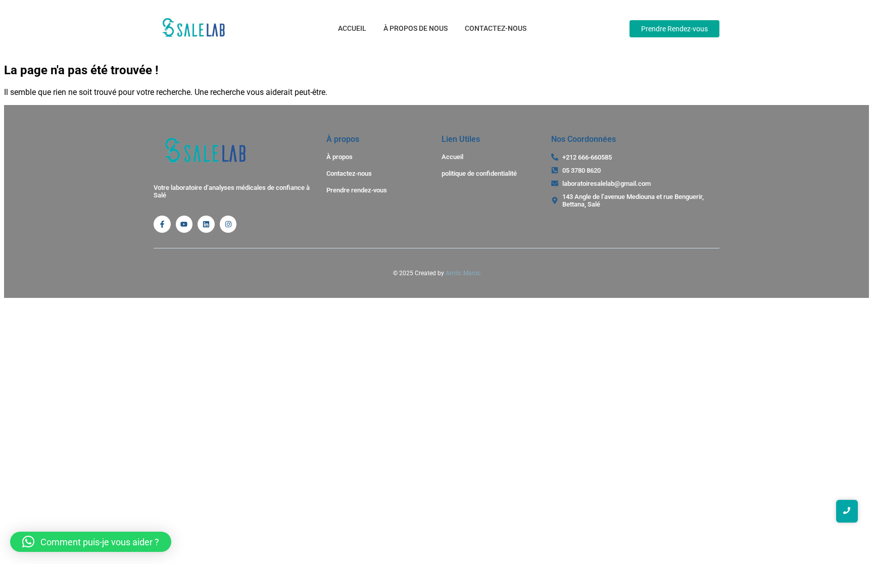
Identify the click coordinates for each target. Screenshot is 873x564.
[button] (90, 542)
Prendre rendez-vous (356, 190)
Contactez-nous (495, 28)
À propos (339, 157)
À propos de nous (415, 28)
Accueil (352, 28)
